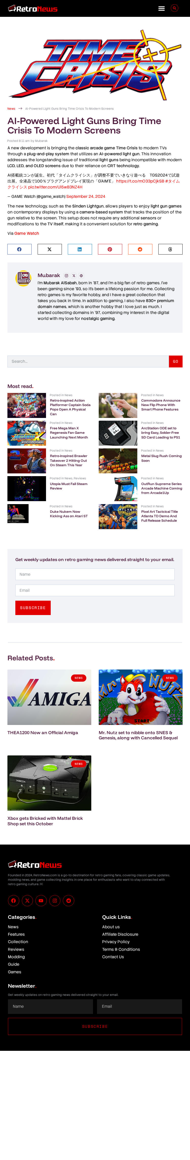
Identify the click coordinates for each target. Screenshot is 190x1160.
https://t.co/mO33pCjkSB (140, 181)
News (11, 109)
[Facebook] (13, 900)
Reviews (80, 478)
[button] (161, 8)
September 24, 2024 (85, 196)
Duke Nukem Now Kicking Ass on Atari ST (69, 513)
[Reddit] (68, 900)
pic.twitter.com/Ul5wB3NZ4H (55, 187)
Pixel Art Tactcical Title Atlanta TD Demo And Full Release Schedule (159, 516)
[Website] (81, 276)
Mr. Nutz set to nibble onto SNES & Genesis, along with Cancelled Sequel (138, 735)
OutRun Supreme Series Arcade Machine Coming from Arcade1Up (161, 488)
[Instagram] (66, 276)
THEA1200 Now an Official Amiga (42, 732)
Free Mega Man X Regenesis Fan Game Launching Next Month (69, 432)
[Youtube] (41, 900)
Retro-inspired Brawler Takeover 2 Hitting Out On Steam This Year (68, 460)
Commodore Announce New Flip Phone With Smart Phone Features (160, 405)
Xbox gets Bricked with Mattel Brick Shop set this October (45, 820)
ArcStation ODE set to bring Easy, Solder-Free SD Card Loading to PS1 (160, 432)
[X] (74, 276)
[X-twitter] (27, 900)
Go (176, 361)
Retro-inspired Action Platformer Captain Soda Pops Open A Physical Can (70, 407)
